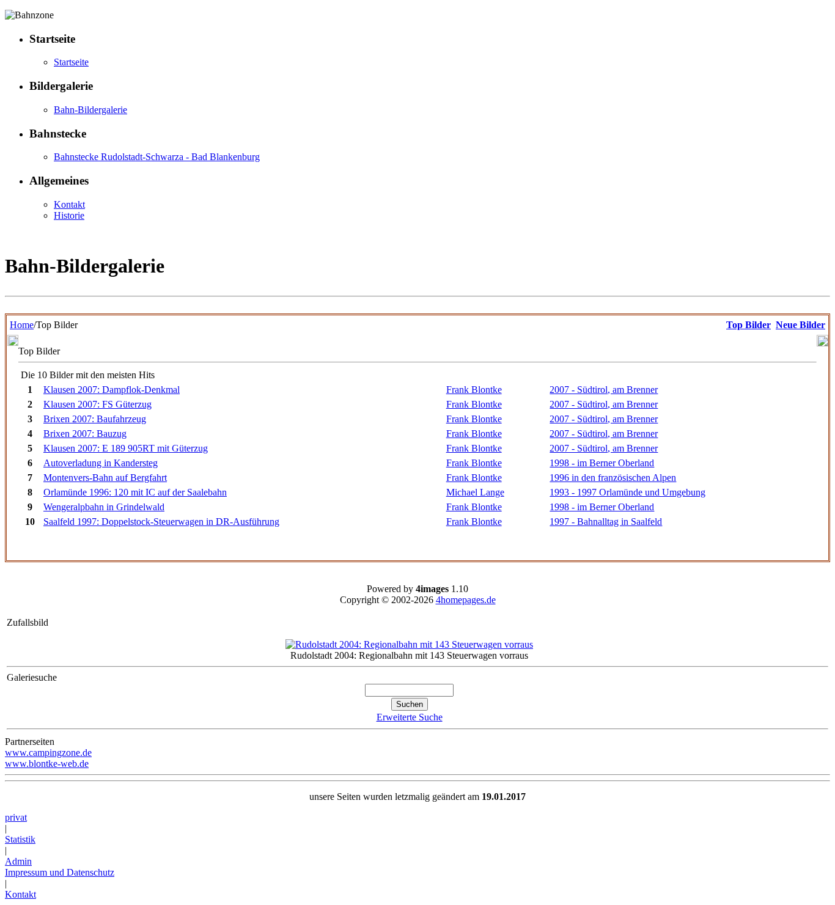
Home (22, 325)
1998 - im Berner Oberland (602, 463)
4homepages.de (466, 600)
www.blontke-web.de (47, 763)
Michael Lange (475, 492)
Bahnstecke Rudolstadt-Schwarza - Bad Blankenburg (157, 157)
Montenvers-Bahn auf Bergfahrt (105, 477)
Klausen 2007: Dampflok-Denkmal (111, 389)
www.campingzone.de (48, 752)
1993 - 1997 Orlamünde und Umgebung (627, 492)
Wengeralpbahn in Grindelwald (103, 507)
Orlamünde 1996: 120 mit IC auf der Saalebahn (135, 492)
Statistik (20, 839)
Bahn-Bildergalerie (90, 109)
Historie (69, 215)
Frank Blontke (474, 389)
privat (16, 817)
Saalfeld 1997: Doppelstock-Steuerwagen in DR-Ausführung (161, 521)
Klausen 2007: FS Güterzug (97, 404)
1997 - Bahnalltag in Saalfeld (606, 521)
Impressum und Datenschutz (59, 872)
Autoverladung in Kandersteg (100, 463)
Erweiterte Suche (410, 717)
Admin (18, 861)
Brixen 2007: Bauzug (85, 433)
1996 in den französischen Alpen (613, 477)
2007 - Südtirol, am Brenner (604, 389)
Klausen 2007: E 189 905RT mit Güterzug (125, 448)
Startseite (71, 62)
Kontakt (69, 204)
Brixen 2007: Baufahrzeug (94, 419)
